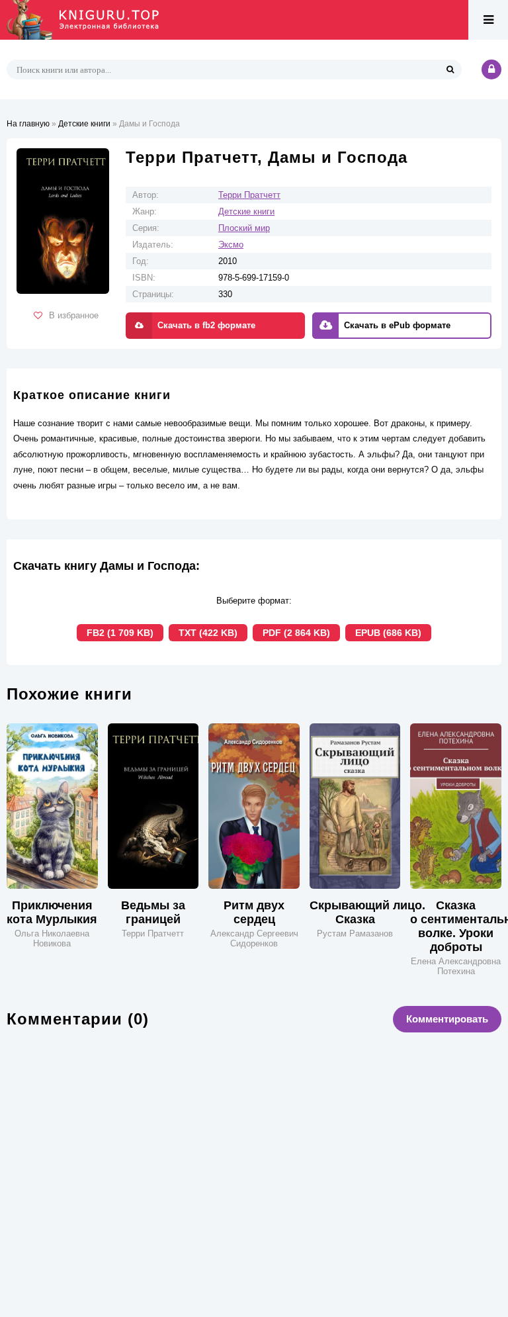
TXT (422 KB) (208, 632)
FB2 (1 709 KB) (120, 632)
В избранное (74, 315)
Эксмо (230, 245)
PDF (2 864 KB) (296, 632)
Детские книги (246, 211)
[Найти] (450, 69)
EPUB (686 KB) (388, 632)
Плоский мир (244, 228)
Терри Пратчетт (249, 195)
